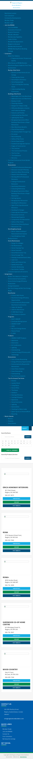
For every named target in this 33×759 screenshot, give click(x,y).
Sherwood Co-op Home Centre (14, 623)
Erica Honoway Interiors (15, 487)
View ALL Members (12, 450)
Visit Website (16, 505)
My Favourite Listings (9, 739)
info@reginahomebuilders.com (14, 718)
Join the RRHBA (7, 731)
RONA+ (6, 577)
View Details (16, 498)
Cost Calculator (7, 736)
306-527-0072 (9, 495)
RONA (5, 532)
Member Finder (7, 729)
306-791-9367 (9, 632)
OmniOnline (23, 757)
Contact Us (6, 734)
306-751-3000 (9, 585)
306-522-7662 (9, 540)
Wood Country (10, 669)
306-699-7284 (9, 677)
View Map (16, 502)
